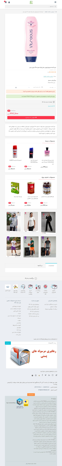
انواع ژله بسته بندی (16, 332)
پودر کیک (18, 330)
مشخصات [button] (51, 266)
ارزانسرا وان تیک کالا (34, 311)
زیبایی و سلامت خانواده (48, 76)
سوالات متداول (53, 306)
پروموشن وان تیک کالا (34, 304)
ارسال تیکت (31, 394)
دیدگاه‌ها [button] (40, 266)
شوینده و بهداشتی (16, 306)
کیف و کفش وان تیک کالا (33, 309)
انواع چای (19, 327)
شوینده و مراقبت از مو (16, 308)
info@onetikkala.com (43, 390)
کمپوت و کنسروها (17, 325)
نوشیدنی (19, 323)
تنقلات (19, 320)
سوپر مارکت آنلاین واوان (33, 306)
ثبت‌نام (8, 343)
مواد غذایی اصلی (17, 311)
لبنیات (19, 313)
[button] (6, 2)
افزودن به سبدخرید (30, 117)
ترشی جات (18, 334)
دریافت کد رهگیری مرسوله (51, 309)
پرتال (27, 463)
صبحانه (19, 318)
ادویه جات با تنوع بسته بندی (14, 316)
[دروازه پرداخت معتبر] (26, 403)
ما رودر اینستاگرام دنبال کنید (50, 304)
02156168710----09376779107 (41, 387)
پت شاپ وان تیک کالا (34, 316)
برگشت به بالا (29, 278)
